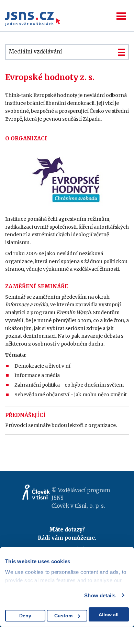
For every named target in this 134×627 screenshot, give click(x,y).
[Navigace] (121, 16)
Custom (63, 615)
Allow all (109, 614)
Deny (25, 615)
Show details (99, 595)
